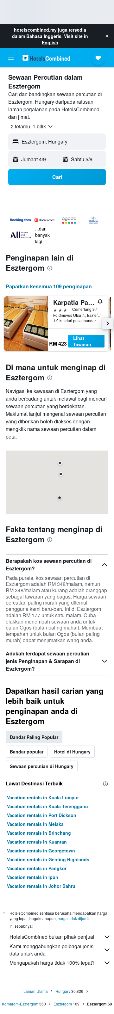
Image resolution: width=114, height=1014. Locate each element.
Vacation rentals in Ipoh (32, 877)
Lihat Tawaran (82, 341)
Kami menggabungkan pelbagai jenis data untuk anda (51, 950)
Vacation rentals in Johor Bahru (41, 886)
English (50, 42)
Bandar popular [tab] (26, 751)
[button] (107, 36)
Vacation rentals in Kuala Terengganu (47, 806)
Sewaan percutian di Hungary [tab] (41, 766)
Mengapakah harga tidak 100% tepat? (52, 962)
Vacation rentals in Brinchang (39, 833)
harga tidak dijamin (74, 918)
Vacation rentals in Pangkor (36, 868)
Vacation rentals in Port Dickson (41, 815)
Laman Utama (35, 991)
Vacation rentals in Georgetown (41, 850)
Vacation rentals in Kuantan (37, 842)
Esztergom (63, 1003)
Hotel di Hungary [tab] (72, 751)
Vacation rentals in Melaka (35, 824)
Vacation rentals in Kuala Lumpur (43, 797)
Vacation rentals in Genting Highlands (48, 859)
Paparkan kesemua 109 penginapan (49, 286)
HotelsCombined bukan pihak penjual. (53, 936)
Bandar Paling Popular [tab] (34, 737)
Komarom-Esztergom (20, 1003)
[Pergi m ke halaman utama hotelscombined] (46, 58)
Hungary (62, 991)
